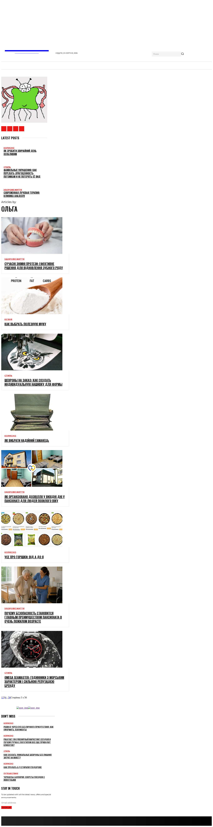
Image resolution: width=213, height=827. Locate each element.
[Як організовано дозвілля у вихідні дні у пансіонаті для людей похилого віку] (31, 468)
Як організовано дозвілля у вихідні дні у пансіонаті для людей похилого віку (35, 498)
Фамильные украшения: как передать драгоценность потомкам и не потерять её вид (22, 173)
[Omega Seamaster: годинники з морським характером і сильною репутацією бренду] (31, 649)
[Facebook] (3, 128)
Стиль (7, 167)
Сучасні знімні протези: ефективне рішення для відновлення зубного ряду (34, 265)
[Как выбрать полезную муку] (31, 295)
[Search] (182, 54)
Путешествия (11, 773)
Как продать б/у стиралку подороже (23, 767)
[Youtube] (21, 128)
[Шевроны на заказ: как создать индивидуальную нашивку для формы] (31, 352)
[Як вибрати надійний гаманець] (31, 412)
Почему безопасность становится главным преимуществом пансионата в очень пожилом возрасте (33, 617)
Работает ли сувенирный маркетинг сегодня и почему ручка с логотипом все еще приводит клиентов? (27, 742)
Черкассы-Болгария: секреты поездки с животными (24, 778)
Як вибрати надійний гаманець (27, 440)
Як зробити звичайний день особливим (20, 152)
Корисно (9, 148)
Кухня (8, 319)
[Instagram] (9, 128)
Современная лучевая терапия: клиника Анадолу (22, 194)
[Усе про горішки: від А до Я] (31, 528)
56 (9, 697)
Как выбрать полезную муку (25, 324)
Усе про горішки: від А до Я (24, 557)
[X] (15, 128)
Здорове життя (13, 190)
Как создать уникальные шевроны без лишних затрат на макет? (28, 756)
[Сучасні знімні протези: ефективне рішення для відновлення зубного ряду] (31, 235)
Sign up (6, 807)
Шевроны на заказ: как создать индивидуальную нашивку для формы (33, 382)
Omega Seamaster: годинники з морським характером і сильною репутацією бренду (34, 681)
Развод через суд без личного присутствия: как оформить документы (28, 728)
